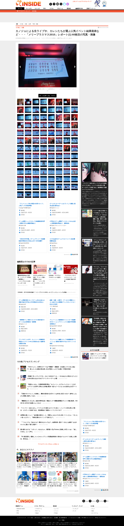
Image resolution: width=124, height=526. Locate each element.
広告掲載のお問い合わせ (47, 517)
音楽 (93, 511)
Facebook (94, 501)
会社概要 (56, 517)
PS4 (18, 513)
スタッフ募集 (61, 520)
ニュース (56, 508)
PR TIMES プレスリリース (87, 517)
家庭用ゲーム (19, 506)
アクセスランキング (24, 11)
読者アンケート (91, 8)
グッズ (74, 511)
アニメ (93, 508)
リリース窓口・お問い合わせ (33, 517)
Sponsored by (67, 254)
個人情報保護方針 (63, 517)
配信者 (69, 8)
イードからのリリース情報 (74, 517)
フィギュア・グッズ (77, 506)
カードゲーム (95, 513)
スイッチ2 (28, 8)
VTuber (56, 513)
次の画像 (75, 67)
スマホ (51, 8)
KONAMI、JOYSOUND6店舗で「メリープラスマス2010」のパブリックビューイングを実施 (46, 292)
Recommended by (70, 490)
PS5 (44, 8)
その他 (92, 506)
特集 (35, 11)
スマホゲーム (38, 508)
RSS (107, 501)
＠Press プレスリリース (100, 517)
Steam (37, 513)
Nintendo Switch (21, 508)
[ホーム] (17, 24)
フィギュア (75, 508)
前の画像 (20, 67)
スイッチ (37, 8)
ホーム (20, 8)
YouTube (101, 501)
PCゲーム (60, 8)
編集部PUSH (79, 8)
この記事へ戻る (48, 95)
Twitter (86, 501)
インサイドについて (21, 517)
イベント (56, 511)
